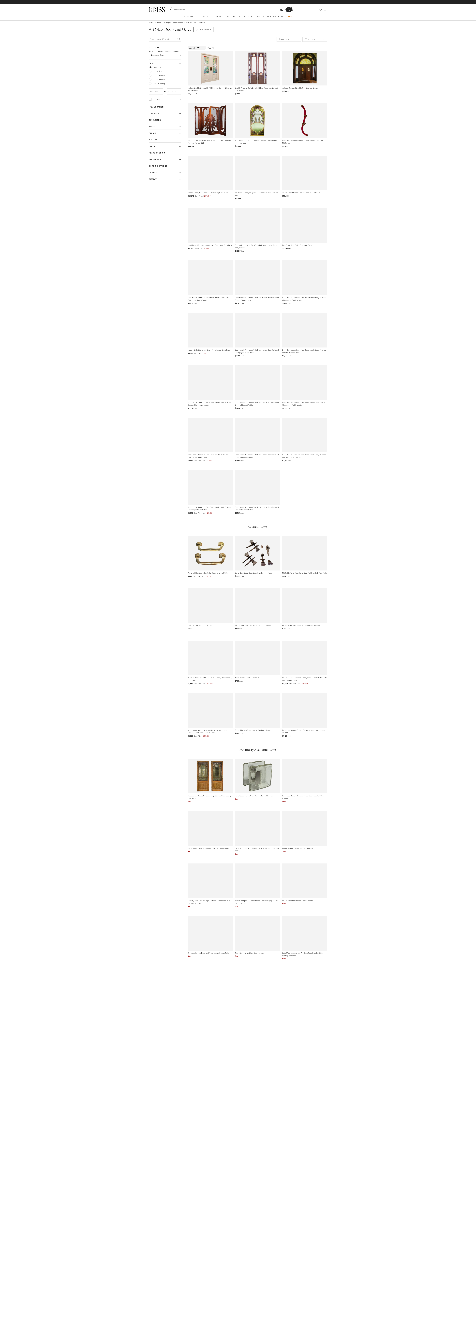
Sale (290, 16)
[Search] (179, 39)
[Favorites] (320, 10)
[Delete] (204, 48)
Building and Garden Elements (173, 23)
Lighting (218, 16)
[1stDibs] (157, 9)
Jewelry (236, 16)
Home (151, 23)
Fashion (260, 16)
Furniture (205, 16)
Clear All (210, 48)
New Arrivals (190, 16)
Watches (248, 16)
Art (227, 16)
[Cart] (325, 10)
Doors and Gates (191, 23)
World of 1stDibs (276, 16)
